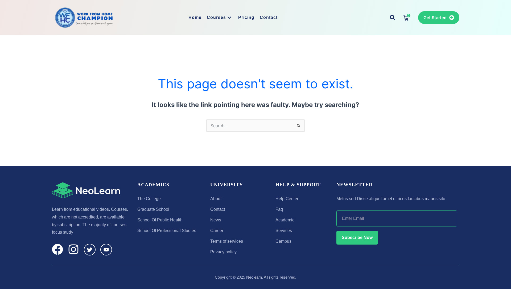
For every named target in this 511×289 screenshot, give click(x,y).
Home (194, 17)
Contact (269, 17)
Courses (216, 17)
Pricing (246, 17)
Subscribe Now (357, 237)
